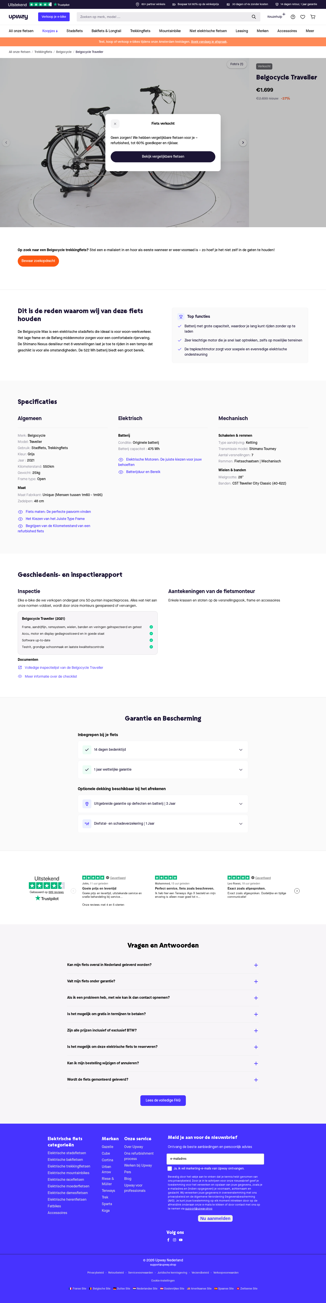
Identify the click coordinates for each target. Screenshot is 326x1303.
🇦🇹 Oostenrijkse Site (172, 1288)
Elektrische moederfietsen (68, 1186)
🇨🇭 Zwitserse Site (246, 1288)
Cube (106, 1154)
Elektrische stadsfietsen (67, 1153)
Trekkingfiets (43, 52)
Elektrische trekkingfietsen (69, 1166)
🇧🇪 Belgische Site (99, 1288)
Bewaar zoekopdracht (38, 261)
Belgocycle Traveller (89, 52)
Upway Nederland (169, 1260)
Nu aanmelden (215, 1218)
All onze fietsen (19, 52)
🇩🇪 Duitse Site (121, 1288)
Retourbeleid (116, 1273)
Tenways (108, 1191)
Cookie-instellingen (163, 1281)
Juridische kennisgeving (172, 1273)
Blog (127, 1179)
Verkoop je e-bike (54, 16)
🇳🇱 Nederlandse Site (145, 1288)
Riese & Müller (108, 1181)
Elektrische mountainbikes (68, 1173)
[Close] (166, 3)
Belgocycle (64, 52)
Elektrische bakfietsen (65, 1160)
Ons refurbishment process (139, 1156)
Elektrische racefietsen (66, 1180)
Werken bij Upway (138, 1165)
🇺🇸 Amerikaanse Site (199, 1288)
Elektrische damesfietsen (68, 1193)
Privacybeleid (95, 1273)
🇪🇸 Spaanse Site (224, 1288)
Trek (105, 1197)
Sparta (107, 1204)
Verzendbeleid (200, 1273)
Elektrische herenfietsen (67, 1200)
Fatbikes (54, 1206)
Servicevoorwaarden (140, 1273)
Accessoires (57, 1213)
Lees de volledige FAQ (163, 1100)
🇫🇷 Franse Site (77, 1288)
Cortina (107, 1160)
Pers (127, 1172)
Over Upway (133, 1147)
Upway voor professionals (134, 1188)
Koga (106, 1211)
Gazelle (107, 1147)
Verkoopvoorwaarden (226, 1273)
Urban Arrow (106, 1169)
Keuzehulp (274, 16)
